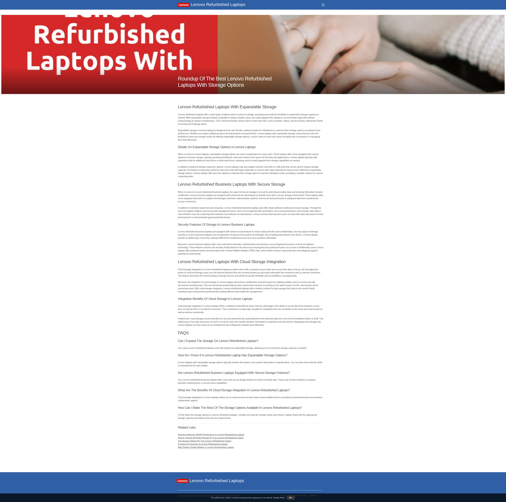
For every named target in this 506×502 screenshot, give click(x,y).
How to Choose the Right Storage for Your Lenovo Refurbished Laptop (211, 438)
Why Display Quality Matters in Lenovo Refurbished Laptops (206, 447)
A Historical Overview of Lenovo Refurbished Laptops (203, 444)
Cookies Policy (278, 498)
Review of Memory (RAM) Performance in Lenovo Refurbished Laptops (211, 435)
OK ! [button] (291, 498)
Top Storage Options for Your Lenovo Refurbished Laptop (204, 441)
